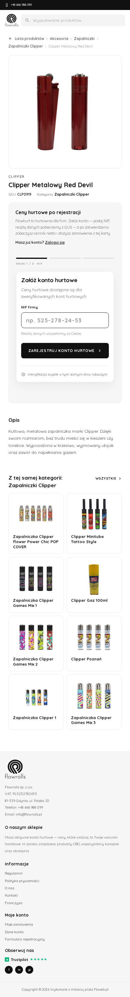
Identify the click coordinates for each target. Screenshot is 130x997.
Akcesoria (59, 38)
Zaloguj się (55, 242)
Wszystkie (106, 478)
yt (29, 969)
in (19, 969)
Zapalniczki (84, 38)
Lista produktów (29, 38)
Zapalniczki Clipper (25, 46)
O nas (9, 888)
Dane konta (14, 932)
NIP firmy (29, 307)
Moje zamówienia (19, 924)
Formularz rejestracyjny (25, 939)
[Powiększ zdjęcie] (65, 112)
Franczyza (13, 903)
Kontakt (11, 895)
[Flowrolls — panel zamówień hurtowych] (11, 20)
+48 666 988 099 (21, 5)
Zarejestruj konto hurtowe (61, 350)
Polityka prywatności (22, 880)
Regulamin (14, 873)
